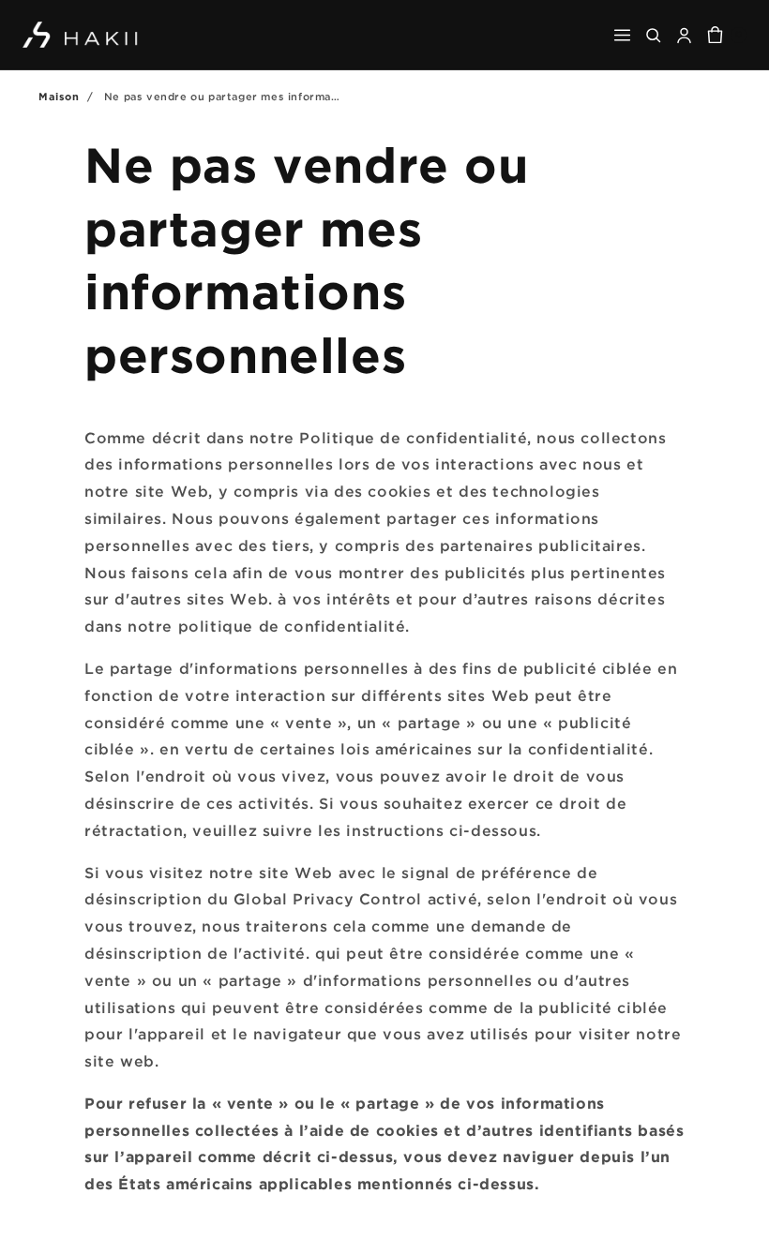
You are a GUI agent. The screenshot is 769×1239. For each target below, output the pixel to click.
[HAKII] (81, 35)
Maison (59, 96)
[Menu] (622, 35)
